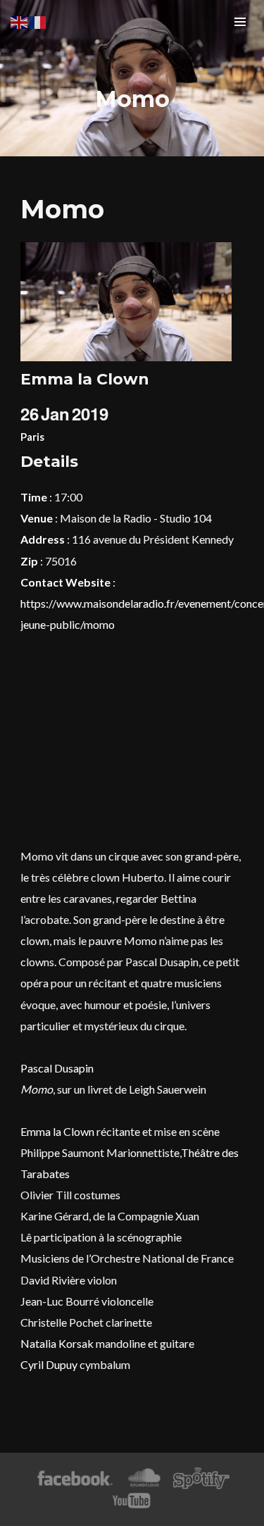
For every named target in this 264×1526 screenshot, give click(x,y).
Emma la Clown (57, 1131)
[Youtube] (132, 1501)
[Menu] (240, 21)
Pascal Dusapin (57, 1068)
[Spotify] (201, 1478)
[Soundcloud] (144, 1478)
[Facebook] (75, 1478)
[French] (38, 20)
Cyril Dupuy (48, 1364)
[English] (20, 20)
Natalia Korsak (57, 1343)
